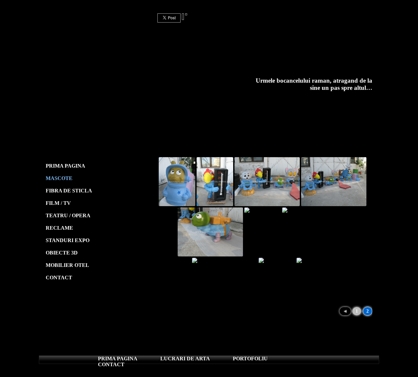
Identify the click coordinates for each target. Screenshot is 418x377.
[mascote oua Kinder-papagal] (215, 181)
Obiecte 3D (62, 252)
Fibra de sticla (69, 190)
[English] (347, 18)
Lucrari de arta (185, 358)
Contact (59, 277)
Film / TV (58, 203)
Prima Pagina (65, 166)
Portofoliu (250, 358)
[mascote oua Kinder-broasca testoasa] (210, 231)
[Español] (363, 18)
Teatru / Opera (68, 215)
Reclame (59, 228)
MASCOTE (59, 178)
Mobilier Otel (67, 265)
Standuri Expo (67, 240)
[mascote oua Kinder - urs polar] (262, 231)
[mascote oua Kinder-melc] (177, 181)
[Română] (331, 18)
